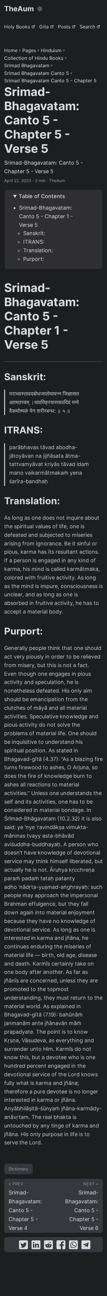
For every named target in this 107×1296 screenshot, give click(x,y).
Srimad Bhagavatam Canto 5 (36, 73)
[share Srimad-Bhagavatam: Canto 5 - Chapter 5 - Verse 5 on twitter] (23, 1246)
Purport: (33, 259)
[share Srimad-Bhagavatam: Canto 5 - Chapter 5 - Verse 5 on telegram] (85, 1246)
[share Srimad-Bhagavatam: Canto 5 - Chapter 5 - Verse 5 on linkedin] (36, 1246)
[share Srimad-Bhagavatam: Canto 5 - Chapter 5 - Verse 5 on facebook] (60, 1246)
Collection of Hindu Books (33, 58)
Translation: (38, 250)
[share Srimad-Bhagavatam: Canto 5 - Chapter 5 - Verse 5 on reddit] (48, 1246)
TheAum (19, 8)
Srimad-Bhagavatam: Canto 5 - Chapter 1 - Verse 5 (46, 216)
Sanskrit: (34, 233)
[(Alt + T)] (39, 9)
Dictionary (18, 1168)
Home (11, 50)
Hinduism (51, 50)
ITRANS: (33, 242)
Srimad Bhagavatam (26, 65)
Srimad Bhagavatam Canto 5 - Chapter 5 (50, 80)
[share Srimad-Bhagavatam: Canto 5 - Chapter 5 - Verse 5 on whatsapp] (73, 1246)
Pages (29, 50)
